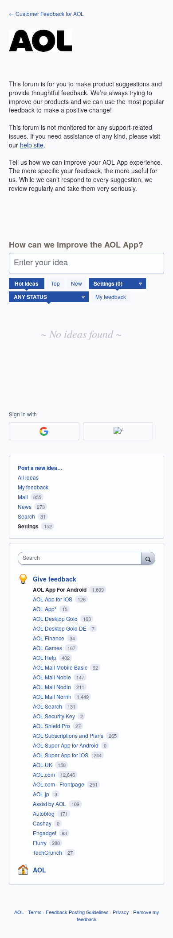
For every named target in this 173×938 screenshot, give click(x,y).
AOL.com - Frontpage (59, 784)
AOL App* (45, 608)
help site (31, 144)
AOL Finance (49, 638)
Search (26, 516)
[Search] (148, 558)
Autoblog (44, 813)
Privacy (121, 911)
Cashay (43, 823)
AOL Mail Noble (52, 677)
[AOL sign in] (118, 431)
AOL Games (48, 647)
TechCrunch (48, 852)
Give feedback (54, 578)
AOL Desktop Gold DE (60, 628)
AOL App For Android (60, 589)
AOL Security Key (54, 716)
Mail (23, 496)
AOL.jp (42, 794)
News (24, 506)
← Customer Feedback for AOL (46, 13)
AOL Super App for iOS (61, 755)
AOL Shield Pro (52, 725)
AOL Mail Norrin (53, 696)
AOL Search (48, 706)
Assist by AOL (50, 803)
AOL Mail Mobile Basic (61, 667)
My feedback (110, 296)
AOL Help (45, 657)
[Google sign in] (44, 431)
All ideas (28, 477)
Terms (35, 911)
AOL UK (43, 764)
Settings (28, 526)
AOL (39, 869)
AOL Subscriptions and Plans (69, 735)
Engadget (45, 833)
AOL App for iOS (53, 599)
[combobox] (81, 558)
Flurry (40, 842)
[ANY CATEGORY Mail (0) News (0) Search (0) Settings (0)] (117, 283)
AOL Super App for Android (66, 745)
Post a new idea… (40, 468)
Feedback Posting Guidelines (77, 911)
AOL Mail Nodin (52, 686)
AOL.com (44, 774)
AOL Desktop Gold (56, 618)
